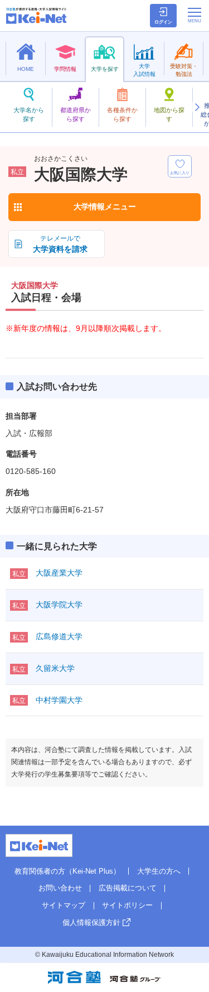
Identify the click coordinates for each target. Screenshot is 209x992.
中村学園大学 (59, 700)
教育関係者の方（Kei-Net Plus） (67, 871)
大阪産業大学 (59, 572)
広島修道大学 (59, 636)
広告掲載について (128, 888)
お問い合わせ (60, 888)
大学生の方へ (159, 871)
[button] (196, 107)
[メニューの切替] (194, 15)
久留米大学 (55, 668)
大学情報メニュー (105, 206)
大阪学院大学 (59, 604)
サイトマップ (63, 905)
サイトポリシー (127, 905)
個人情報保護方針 (91, 922)
